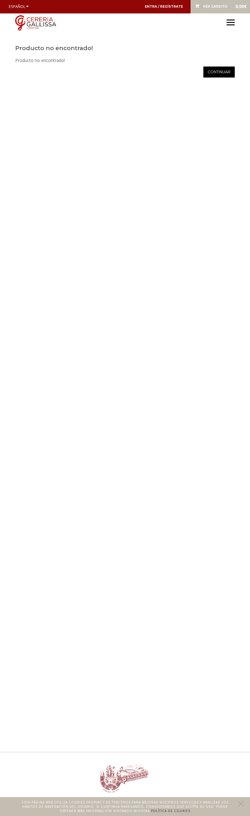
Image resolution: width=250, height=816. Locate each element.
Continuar (219, 72)
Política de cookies (170, 811)
